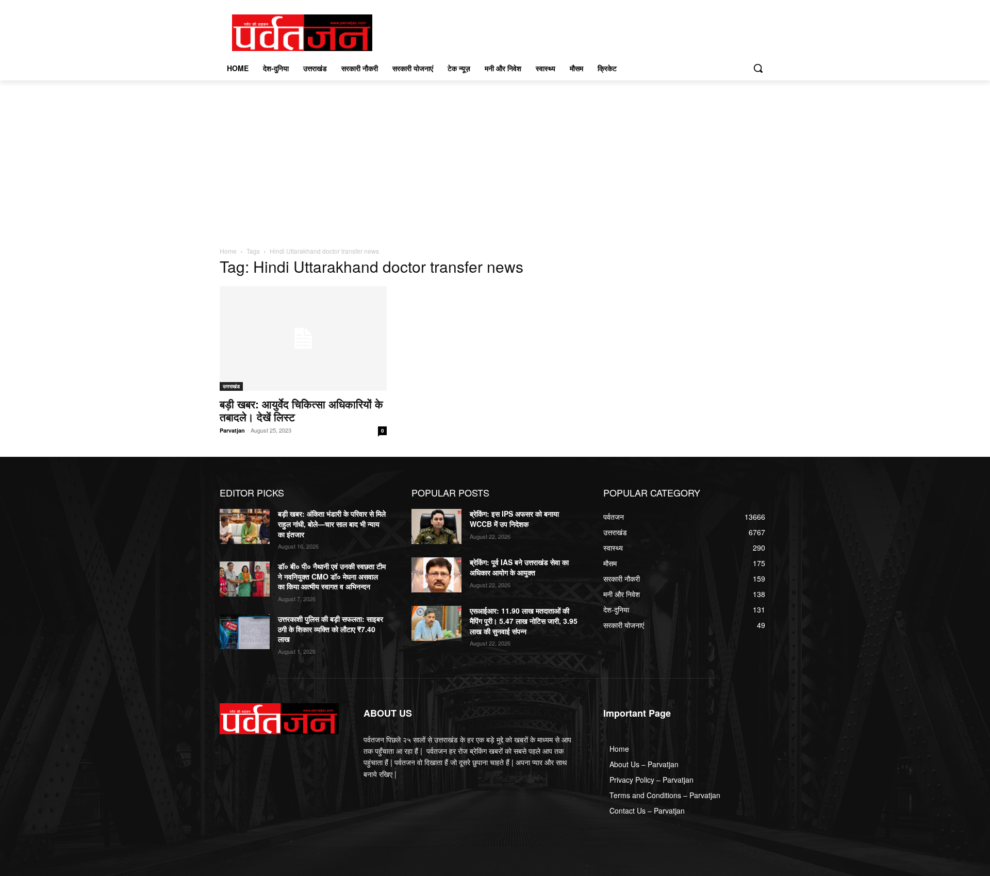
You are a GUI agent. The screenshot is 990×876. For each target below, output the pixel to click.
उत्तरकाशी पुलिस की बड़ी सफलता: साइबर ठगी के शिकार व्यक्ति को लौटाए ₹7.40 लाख (330, 629)
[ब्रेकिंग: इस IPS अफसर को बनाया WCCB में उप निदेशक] (436, 526)
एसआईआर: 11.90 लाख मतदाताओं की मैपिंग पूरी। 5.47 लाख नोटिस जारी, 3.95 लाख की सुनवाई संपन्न (524, 620)
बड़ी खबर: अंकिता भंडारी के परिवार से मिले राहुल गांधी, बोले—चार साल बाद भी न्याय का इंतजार (332, 523)
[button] (758, 68)
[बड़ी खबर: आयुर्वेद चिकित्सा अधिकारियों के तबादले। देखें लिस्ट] (303, 338)
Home (228, 250)
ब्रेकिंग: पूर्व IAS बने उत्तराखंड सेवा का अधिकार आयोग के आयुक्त (519, 567)
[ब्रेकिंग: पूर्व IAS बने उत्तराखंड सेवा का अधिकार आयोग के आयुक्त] (436, 574)
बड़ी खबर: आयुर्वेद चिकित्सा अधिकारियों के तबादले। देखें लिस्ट (301, 410)
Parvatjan (232, 430)
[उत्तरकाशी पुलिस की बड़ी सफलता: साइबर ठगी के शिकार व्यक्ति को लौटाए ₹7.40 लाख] (245, 631)
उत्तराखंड (231, 386)
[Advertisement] (495, 158)
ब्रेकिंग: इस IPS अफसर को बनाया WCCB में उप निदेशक (514, 518)
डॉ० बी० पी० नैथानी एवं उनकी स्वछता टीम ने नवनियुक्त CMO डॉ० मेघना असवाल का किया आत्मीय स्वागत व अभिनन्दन (332, 576)
